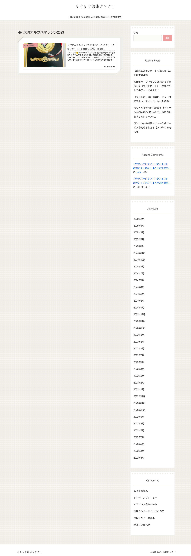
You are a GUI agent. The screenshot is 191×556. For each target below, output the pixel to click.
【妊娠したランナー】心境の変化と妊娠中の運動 (152, 73)
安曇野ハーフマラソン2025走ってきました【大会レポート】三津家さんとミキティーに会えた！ (152, 86)
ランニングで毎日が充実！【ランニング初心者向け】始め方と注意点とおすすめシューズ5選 (152, 112)
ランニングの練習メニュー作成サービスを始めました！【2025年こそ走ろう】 (152, 127)
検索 (135, 33)
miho (139, 172)
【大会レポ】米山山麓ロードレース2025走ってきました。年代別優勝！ (152, 99)
